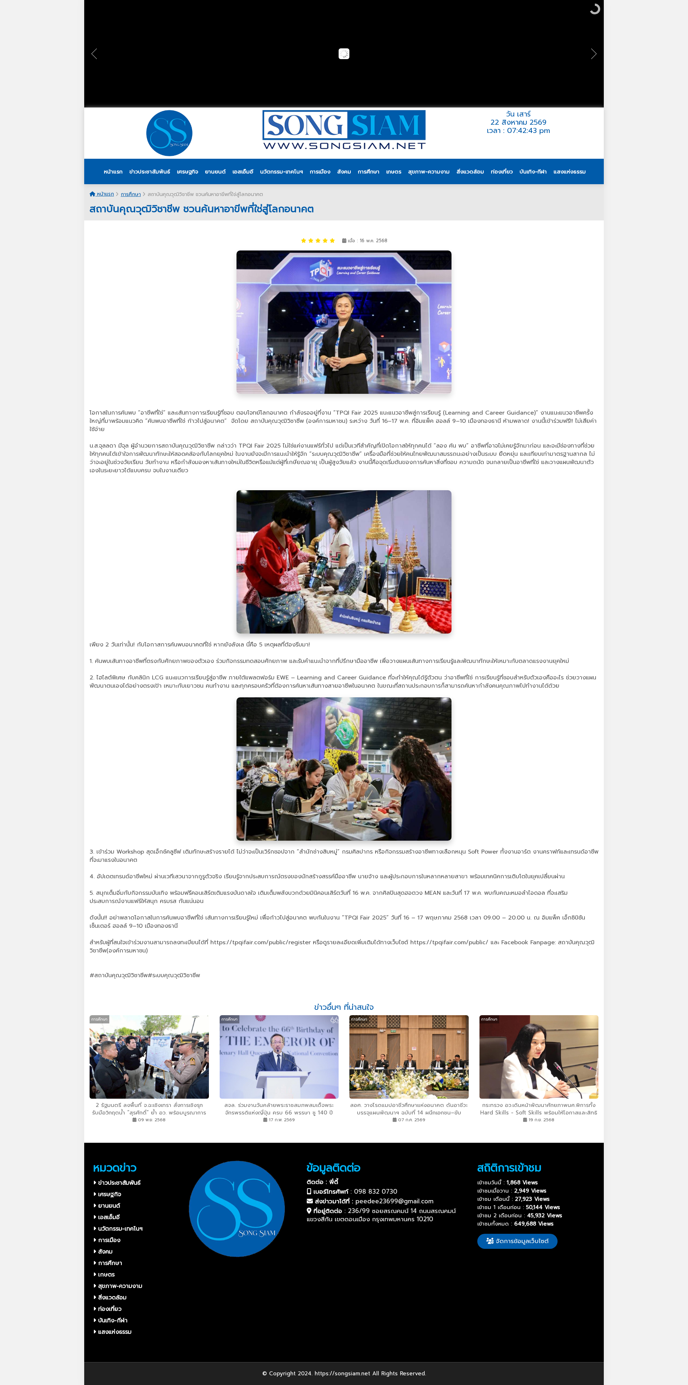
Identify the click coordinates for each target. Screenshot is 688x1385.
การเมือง (108, 1240)
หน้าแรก (104, 194)
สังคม (104, 1251)
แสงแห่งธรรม (114, 1332)
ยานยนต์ (108, 1206)
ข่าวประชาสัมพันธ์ (118, 1183)
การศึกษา (131, 194)
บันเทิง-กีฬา (112, 1320)
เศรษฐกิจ (108, 1194)
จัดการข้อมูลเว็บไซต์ (521, 1241)
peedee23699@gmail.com (394, 1201)
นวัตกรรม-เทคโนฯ (119, 1228)
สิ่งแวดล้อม (111, 1297)
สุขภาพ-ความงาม (119, 1286)
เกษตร (105, 1274)
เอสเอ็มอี (108, 1217)
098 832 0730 (375, 1191)
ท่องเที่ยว (108, 1309)
